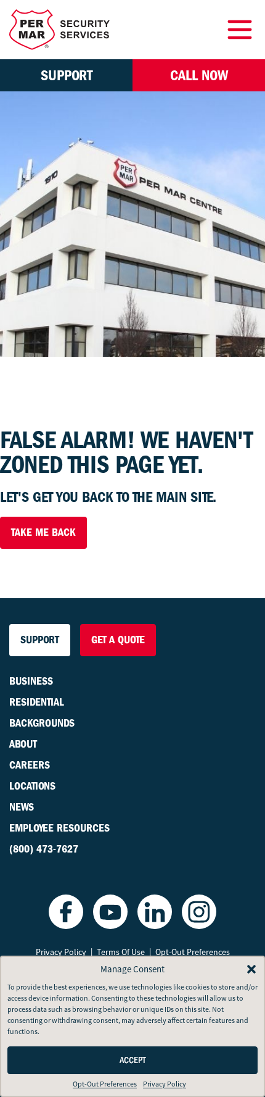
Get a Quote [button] (118, 639)
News (21, 807)
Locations (32, 786)
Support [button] (66, 75)
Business (31, 681)
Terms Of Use (121, 951)
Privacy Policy (164, 1084)
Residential (36, 702)
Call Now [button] (199, 75)
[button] (251, 969)
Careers (29, 765)
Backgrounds (42, 723)
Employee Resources (59, 828)
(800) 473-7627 (43, 849)
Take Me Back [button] (43, 532)
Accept (133, 1060)
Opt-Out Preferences (105, 1084)
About (23, 744)
